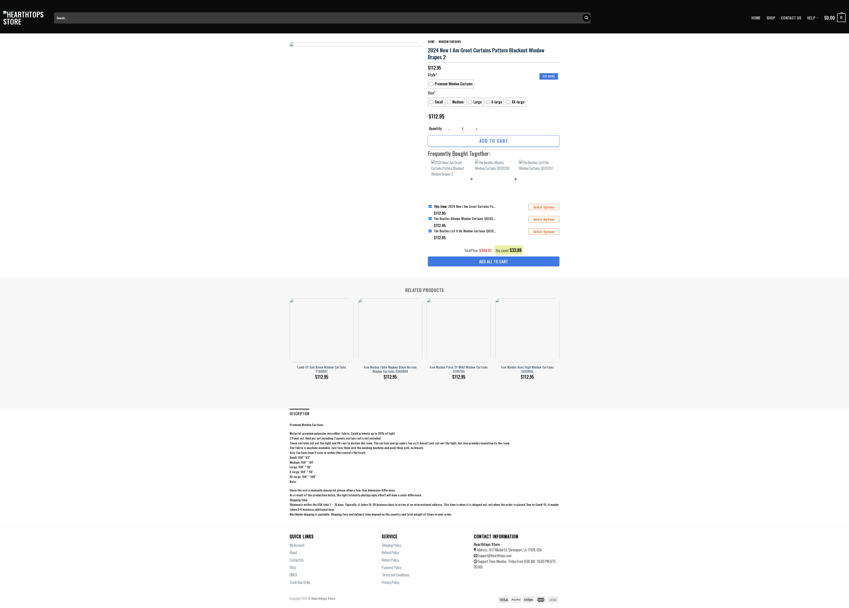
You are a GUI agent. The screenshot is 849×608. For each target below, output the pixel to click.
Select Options (544, 207)
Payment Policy (391, 567)
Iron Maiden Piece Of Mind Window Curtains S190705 (459, 369)
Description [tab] (300, 413)
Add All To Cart (493, 261)
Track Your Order (300, 582)
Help (811, 18)
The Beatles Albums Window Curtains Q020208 (465, 218)
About (293, 552)
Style (432, 74)
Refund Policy (390, 552)
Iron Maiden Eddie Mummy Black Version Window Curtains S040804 (390, 369)
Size (432, 93)
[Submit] (586, 18)
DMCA (293, 574)
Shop (771, 18)
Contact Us (791, 18)
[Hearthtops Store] (25, 18)
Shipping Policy (391, 545)
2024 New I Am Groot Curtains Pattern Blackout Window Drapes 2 (465, 206)
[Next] (559, 334)
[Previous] (290, 334)
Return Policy (390, 560)
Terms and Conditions (395, 574)
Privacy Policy (390, 582)
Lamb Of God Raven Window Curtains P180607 (321, 369)
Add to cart (493, 140)
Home (756, 18)
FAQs (293, 567)
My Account (297, 545)
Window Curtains (450, 41)
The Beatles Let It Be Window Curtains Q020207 (465, 231)
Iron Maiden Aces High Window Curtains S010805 (527, 369)
